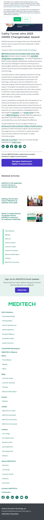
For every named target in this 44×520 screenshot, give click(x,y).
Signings (7, 235)
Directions (5, 479)
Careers (4, 429)
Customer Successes (11, 250)
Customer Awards (7, 474)
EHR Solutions (7, 312)
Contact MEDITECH (9, 488)
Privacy (22, 6)
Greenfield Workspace (10, 348)
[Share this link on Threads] (16, 148)
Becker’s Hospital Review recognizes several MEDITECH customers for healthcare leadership (11, 216)
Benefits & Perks (7, 442)
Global (4, 407)
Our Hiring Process (8, 438)
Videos (7, 239)
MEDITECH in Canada (8, 411)
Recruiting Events (7, 451)
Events (4, 397)
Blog (3, 374)
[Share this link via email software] (25, 148)
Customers (5, 492)
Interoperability (7, 321)
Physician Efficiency (8, 334)
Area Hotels (6, 483)
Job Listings (6, 434)
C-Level (15, 50)
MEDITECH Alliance (9, 352)
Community (6, 470)
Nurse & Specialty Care (9, 325)
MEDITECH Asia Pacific (9, 415)
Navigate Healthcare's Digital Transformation (22, 162)
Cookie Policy (5, 514)
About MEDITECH (8, 461)
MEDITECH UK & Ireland (9, 424)
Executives (5, 465)
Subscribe (22, 290)
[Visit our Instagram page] (21, 148)
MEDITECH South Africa (9, 420)
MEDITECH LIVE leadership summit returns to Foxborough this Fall (11, 185)
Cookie (15, 6)
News (3, 356)
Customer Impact (10, 247)
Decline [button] (26, 19)
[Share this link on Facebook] (12, 148)
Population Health (8, 338)
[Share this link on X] (8, 148)
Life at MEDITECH (7, 447)
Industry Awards (22, 50)
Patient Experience (8, 330)
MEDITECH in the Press (12, 262)
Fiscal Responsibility (8, 316)
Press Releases (32, 50)
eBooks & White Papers (12, 254)
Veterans (5, 456)
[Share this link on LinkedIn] (3, 148)
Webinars (5, 401)
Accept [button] (17, 19)
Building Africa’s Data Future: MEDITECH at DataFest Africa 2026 (9, 201)
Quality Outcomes (8, 343)
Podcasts (8, 258)
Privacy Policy (14, 514)
